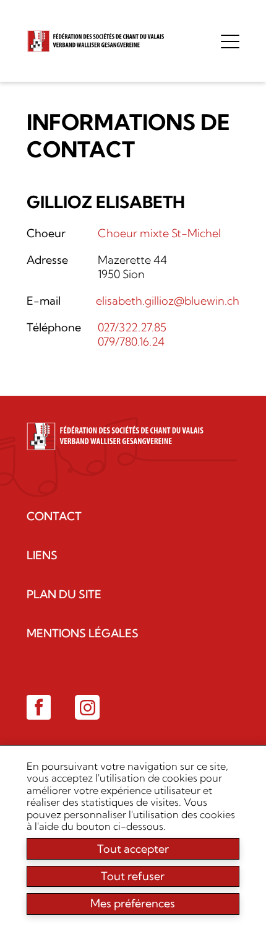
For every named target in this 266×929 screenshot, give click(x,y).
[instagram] (87, 707)
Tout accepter (133, 849)
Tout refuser (133, 876)
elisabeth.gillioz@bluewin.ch (167, 301)
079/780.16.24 (131, 341)
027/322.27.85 (132, 327)
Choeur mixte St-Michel (159, 233)
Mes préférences (132, 903)
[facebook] (39, 707)
